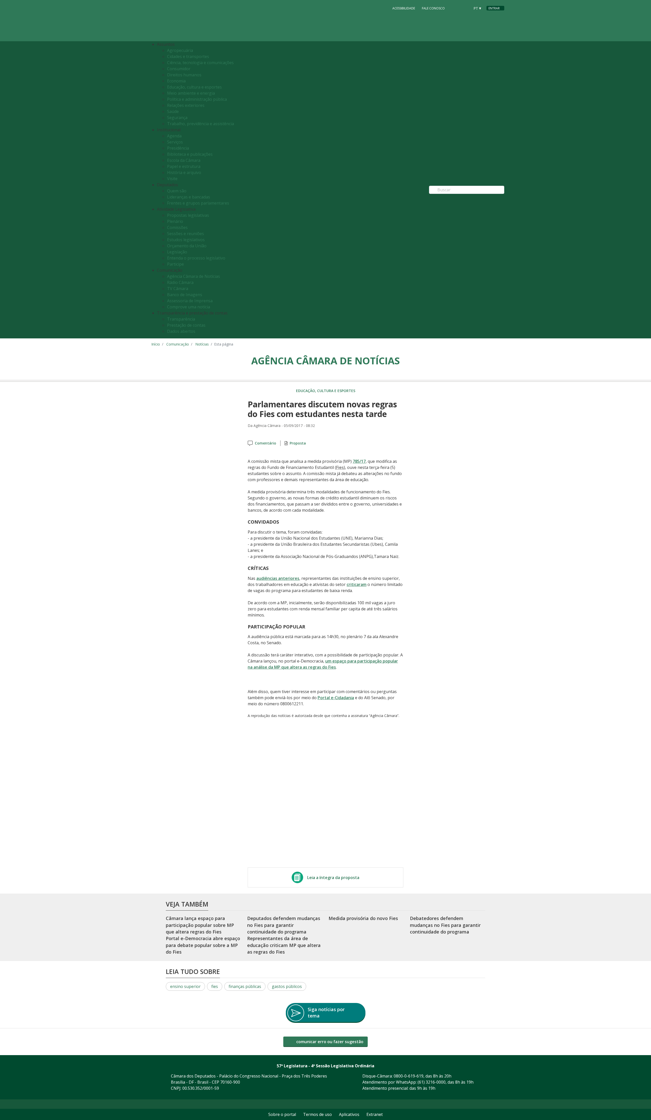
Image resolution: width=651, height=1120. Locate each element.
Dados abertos (181, 331)
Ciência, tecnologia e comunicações (200, 62)
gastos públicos (287, 986)
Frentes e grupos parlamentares (198, 203)
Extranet (374, 1114)
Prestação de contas (186, 325)
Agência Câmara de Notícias (193, 276)
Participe (175, 264)
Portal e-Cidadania (336, 697)
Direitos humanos (184, 75)
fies (214, 986)
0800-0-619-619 (408, 1076)
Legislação (177, 252)
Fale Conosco (433, 8)
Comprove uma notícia (188, 307)
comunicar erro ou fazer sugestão (329, 1041)
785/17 (359, 461)
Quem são (176, 191)
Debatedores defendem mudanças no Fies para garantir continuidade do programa (445, 925)
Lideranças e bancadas (188, 197)
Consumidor (178, 68)
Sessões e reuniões (185, 233)
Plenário (175, 221)
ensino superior (185, 986)
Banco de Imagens (184, 294)
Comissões (177, 227)
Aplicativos (349, 1114)
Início (155, 344)
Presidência (178, 148)
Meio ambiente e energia (191, 93)
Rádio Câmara (180, 282)
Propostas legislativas (188, 215)
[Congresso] (455, 8)
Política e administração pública (197, 99)
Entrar (494, 8)
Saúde (173, 111)
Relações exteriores (185, 105)
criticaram (356, 584)
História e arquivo (184, 172)
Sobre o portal (282, 1114)
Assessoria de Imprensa (190, 301)
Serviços (175, 142)
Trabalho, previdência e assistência (200, 123)
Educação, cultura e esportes (194, 87)
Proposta (298, 443)
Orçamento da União (186, 246)
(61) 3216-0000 (432, 1082)
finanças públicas (245, 986)
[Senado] (464, 8)
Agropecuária (180, 50)
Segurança (177, 117)
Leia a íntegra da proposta (333, 877)
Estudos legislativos (186, 239)
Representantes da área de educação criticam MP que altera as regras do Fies (284, 945)
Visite (172, 178)
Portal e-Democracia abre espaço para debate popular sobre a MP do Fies (203, 945)
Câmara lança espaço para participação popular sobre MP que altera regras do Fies (200, 925)
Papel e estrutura (183, 166)
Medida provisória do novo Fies (363, 918)
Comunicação (177, 344)
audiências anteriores (277, 578)
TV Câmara (177, 288)
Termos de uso (317, 1114)
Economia (176, 81)
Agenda (174, 136)
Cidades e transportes (188, 56)
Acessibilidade (403, 8)
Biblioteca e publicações (190, 154)
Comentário (265, 443)
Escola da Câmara (183, 160)
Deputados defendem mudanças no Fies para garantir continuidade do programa (283, 925)
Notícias (202, 344)
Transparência (181, 319)
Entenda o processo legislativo (196, 258)
